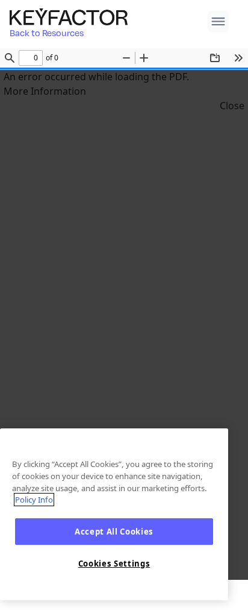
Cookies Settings (114, 563)
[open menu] (218, 21)
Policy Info (34, 499)
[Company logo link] (72, 16)
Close (232, 105)
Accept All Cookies (114, 531)
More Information (45, 91)
